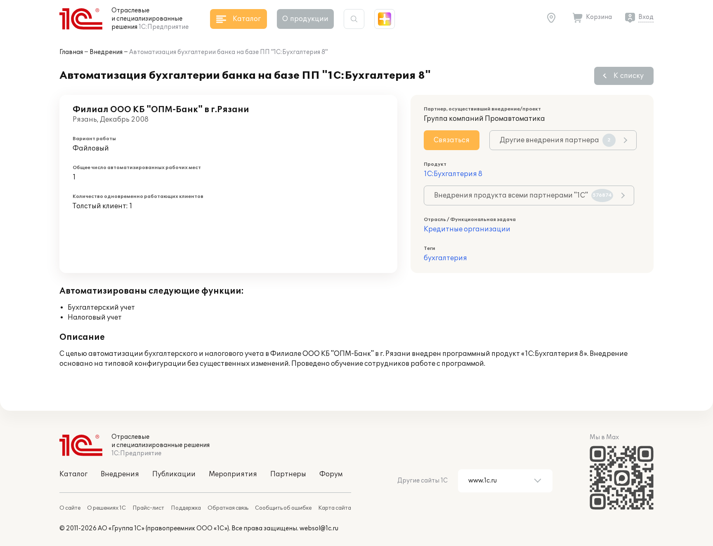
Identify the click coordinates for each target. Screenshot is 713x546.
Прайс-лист (148, 508)
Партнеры (288, 474)
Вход (646, 17)
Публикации (174, 474)
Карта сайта (334, 508)
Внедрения (106, 52)
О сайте (69, 508)
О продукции (305, 19)
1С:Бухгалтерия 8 (453, 174)
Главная (71, 52)
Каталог (73, 474)
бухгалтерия (445, 258)
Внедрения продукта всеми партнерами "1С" (523, 195)
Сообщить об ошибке (283, 508)
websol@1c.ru (319, 528)
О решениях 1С (106, 508)
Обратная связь (228, 508)
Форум (330, 474)
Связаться (452, 140)
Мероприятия (233, 474)
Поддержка (186, 508)
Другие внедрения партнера (555, 140)
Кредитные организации (467, 229)
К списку (629, 76)
